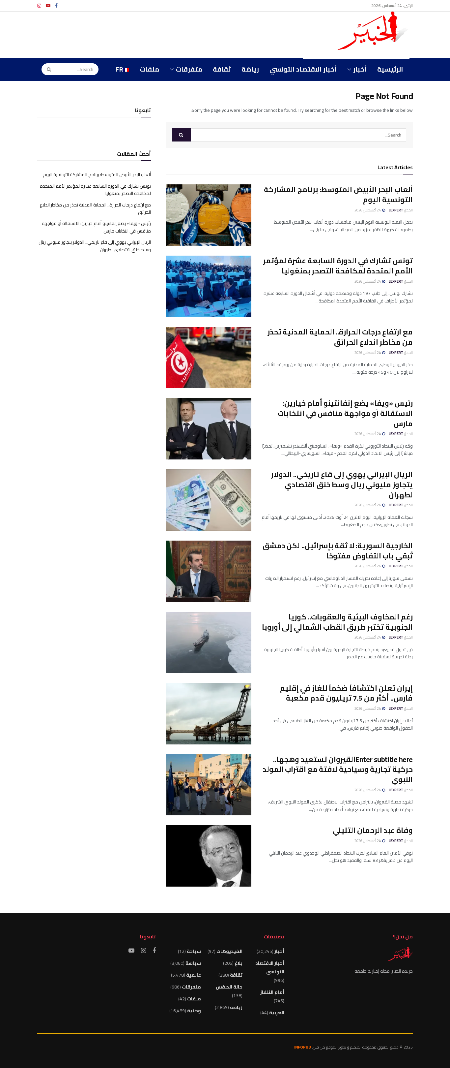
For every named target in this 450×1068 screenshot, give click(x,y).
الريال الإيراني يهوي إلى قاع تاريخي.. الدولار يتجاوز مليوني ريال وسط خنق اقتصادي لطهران (342, 484)
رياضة (250, 69)
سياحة (194, 951)
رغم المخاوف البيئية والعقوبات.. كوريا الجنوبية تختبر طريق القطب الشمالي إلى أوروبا (337, 622)
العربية (276, 1012)
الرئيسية (390, 69)
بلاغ (238, 963)
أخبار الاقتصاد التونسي (303, 69)
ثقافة (222, 69)
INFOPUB (302, 1047)
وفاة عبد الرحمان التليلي (373, 830)
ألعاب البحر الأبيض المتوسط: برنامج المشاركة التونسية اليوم (338, 194)
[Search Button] (47, 69)
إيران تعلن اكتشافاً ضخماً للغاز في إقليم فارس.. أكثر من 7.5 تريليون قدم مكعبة (346, 693)
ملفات (149, 69)
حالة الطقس (229, 987)
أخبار (360, 69)
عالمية (193, 975)
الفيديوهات (229, 951)
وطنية (194, 1010)
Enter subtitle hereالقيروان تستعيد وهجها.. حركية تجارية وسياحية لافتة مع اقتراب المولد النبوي (338, 769)
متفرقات (189, 69)
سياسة (193, 963)
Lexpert (396, 210)
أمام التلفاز (272, 992)
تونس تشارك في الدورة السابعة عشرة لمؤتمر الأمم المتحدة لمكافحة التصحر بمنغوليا (338, 266)
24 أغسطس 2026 (367, 210)
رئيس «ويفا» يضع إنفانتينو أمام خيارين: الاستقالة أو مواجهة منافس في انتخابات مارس (345, 413)
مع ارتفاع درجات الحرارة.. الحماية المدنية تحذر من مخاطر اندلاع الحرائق (340, 337)
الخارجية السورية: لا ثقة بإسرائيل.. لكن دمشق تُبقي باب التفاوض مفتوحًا (338, 551)
